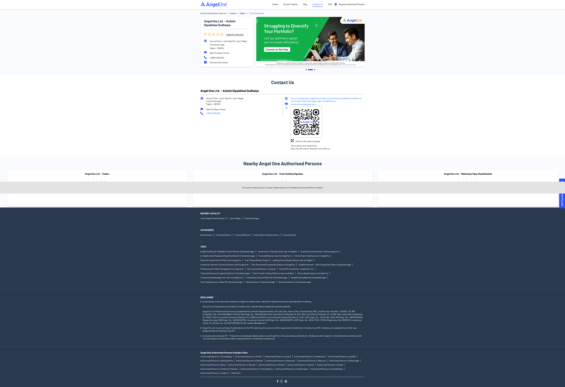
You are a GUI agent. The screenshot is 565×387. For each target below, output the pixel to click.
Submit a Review (235, 34)
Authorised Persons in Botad (271, 364)
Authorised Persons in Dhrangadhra (256, 369)
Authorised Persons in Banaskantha (216, 360)
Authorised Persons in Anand (278, 356)
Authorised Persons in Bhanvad (280, 360)
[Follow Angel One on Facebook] (278, 381)
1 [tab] (306, 69)
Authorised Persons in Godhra (214, 373)
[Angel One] (213, 4)
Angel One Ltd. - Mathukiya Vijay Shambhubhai (468, 173)
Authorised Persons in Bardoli (249, 360)
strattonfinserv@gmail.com (303, 104)
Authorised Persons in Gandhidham (327, 369)
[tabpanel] (310, 42)
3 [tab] (314, 69)
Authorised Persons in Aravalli (341, 356)
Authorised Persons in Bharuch (312, 360)
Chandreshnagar (251, 218)
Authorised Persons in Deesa (330, 364)
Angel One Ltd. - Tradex (97, 173)
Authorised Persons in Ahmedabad (216, 356)
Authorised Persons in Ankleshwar (309, 356)
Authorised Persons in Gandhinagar (292, 369)
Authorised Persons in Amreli (248, 356)
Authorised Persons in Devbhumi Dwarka (218, 369)
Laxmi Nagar (235, 218)
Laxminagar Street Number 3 (213, 218)
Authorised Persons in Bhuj (212, 364)
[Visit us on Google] (282, 381)
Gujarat (233, 13)
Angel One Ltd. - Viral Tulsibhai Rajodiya (282, 173)
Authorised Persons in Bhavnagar (344, 360)
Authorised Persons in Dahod (301, 364)
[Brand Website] (287, 381)
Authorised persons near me (213, 13)
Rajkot (243, 13)
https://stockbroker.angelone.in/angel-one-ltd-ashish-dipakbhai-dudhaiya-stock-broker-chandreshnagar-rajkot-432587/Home (326, 99)
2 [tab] (310, 69)
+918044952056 (217, 57)
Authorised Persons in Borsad (241, 364)
